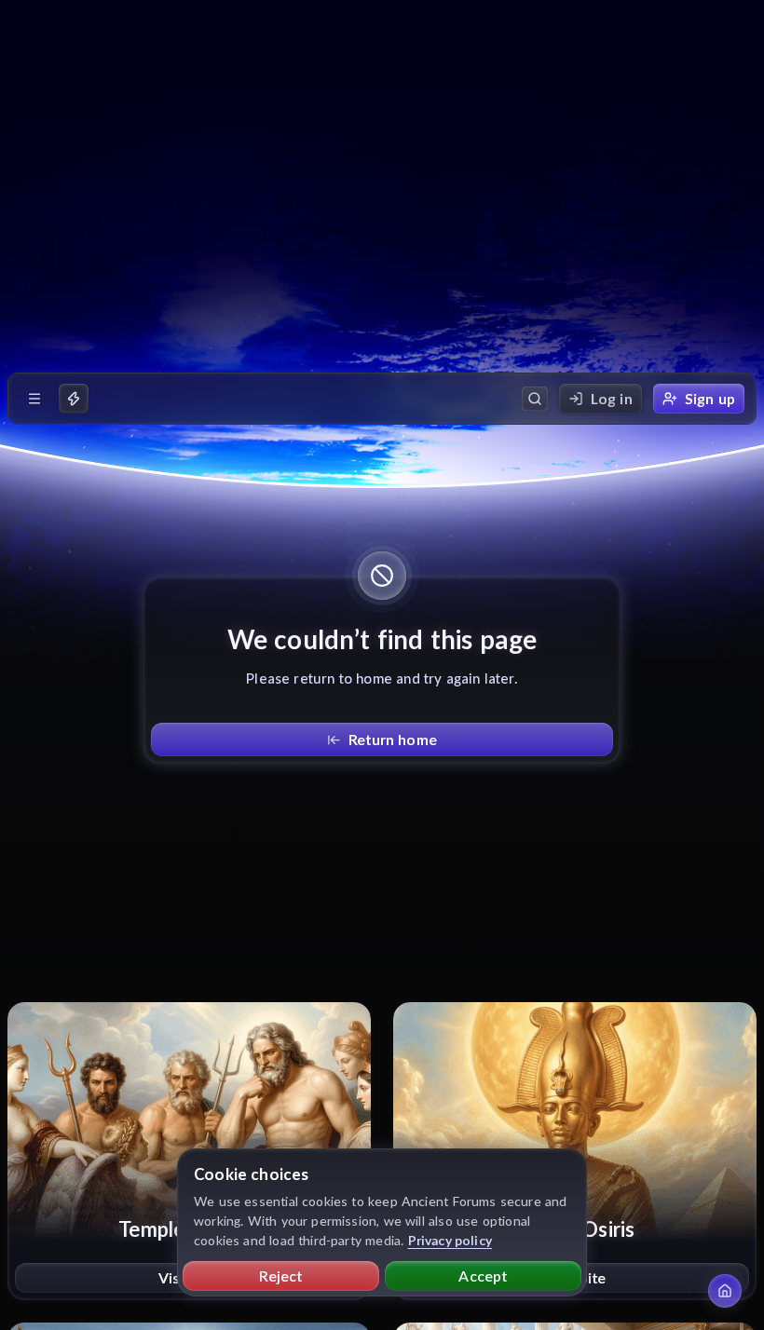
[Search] (535, 399)
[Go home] (725, 1291)
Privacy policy (450, 1240)
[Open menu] (34, 399)
